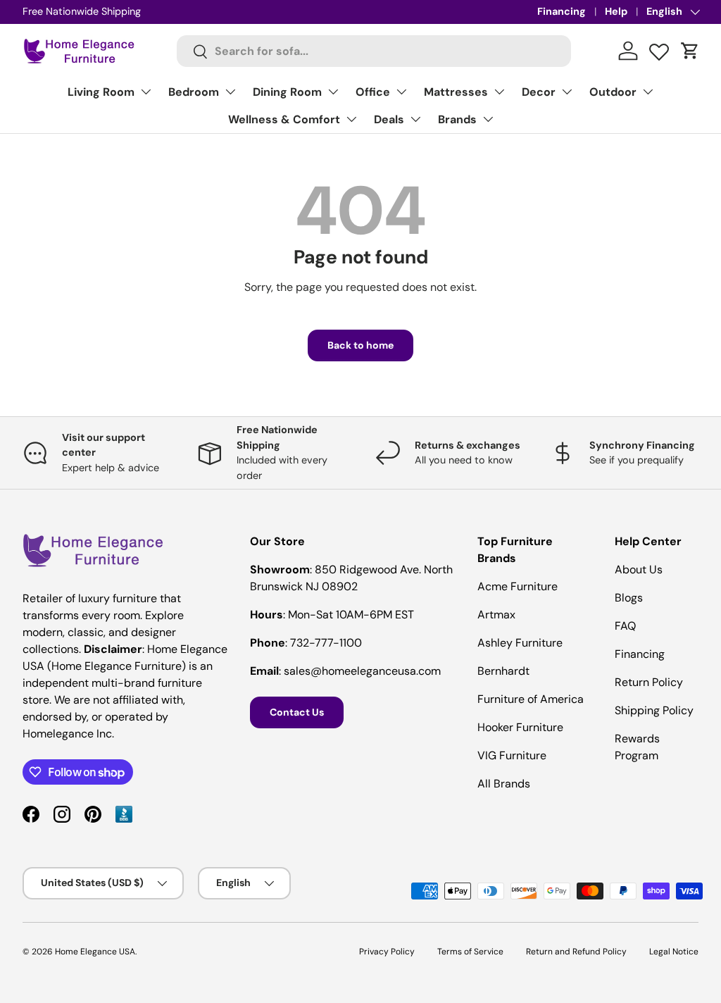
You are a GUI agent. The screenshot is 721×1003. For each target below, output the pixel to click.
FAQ (625, 625)
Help (616, 11)
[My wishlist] (659, 48)
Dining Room (287, 92)
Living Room (101, 92)
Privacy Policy (387, 951)
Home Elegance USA (95, 951)
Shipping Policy (654, 710)
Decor (539, 92)
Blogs (629, 597)
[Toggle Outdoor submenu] (647, 91)
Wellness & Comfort (284, 119)
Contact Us (297, 712)
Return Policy (649, 682)
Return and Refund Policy (576, 951)
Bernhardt (503, 671)
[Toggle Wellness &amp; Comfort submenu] (351, 119)
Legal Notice (673, 951)
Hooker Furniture (520, 727)
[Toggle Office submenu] (401, 91)
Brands (457, 119)
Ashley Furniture (520, 642)
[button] (690, 50)
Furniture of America (530, 699)
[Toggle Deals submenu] (415, 119)
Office (373, 92)
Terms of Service (470, 951)
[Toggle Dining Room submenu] (333, 91)
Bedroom (193, 92)
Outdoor (613, 92)
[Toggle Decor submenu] (566, 91)
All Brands (503, 783)
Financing (561, 11)
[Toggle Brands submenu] (487, 119)
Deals (389, 119)
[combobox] (374, 51)
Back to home (360, 345)
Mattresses (456, 92)
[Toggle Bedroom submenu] (230, 91)
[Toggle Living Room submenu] (145, 91)
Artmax (496, 614)
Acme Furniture (517, 586)
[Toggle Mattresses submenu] (499, 91)
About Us (639, 569)
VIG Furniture (511, 755)
